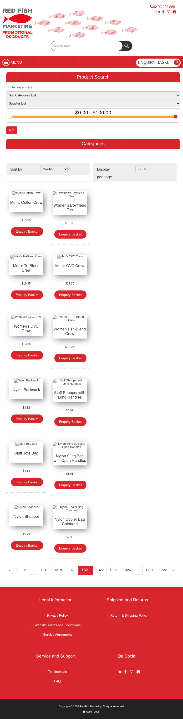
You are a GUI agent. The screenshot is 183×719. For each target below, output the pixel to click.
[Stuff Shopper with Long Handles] (70, 382)
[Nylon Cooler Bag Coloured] (70, 508)
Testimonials (57, 672)
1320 (72, 570)
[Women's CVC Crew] (26, 317)
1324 (127, 570)
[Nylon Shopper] (26, 507)
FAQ (57, 681)
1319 (58, 570)
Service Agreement (57, 634)
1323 (113, 570)
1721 (149, 570)
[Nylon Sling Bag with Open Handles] (70, 445)
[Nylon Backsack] (26, 381)
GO (11, 130)
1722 (163, 570)
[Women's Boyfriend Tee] (70, 194)
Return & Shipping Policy (128, 615)
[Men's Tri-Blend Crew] (26, 257)
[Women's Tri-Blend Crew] (70, 318)
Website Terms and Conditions (58, 625)
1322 (100, 570)
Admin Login (93, 711)
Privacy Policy (57, 615)
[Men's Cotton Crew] (26, 193)
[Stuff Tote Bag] (26, 444)
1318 (44, 570)
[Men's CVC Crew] (70, 257)
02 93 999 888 (164, 7)
